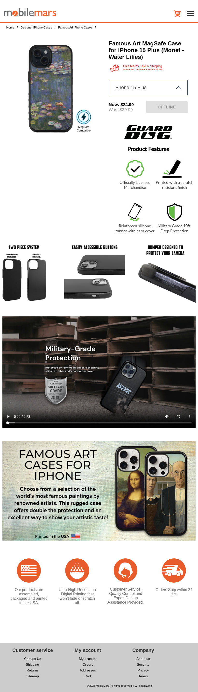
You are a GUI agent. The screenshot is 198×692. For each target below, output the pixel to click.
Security (143, 664)
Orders (88, 664)
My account (88, 659)
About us (143, 659)
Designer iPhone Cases (36, 27)
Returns (33, 670)
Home (10, 27)
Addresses (88, 670)
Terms (143, 676)
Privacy (143, 670)
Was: (113, 109)
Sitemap (32, 676)
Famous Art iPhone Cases (75, 27)
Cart (88, 676)
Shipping (32, 664)
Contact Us (32, 659)
